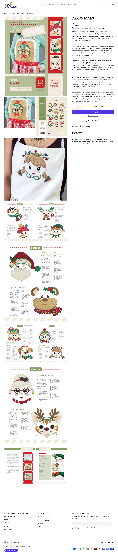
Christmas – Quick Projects (17, 13)
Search (6, 519)
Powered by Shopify (24, 546)
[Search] (100, 5)
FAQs (6, 526)
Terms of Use (90, 528)
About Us (7, 523)
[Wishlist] (109, 5)
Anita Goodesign (13, 546)
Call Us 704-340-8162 (44, 520)
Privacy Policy (8, 529)
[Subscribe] (110, 523)
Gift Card (40, 527)
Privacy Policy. (99, 528)
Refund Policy (42, 523)
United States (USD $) (13, 542)
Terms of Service (9, 533)
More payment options (93, 116)
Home (5, 13)
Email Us (40, 517)
